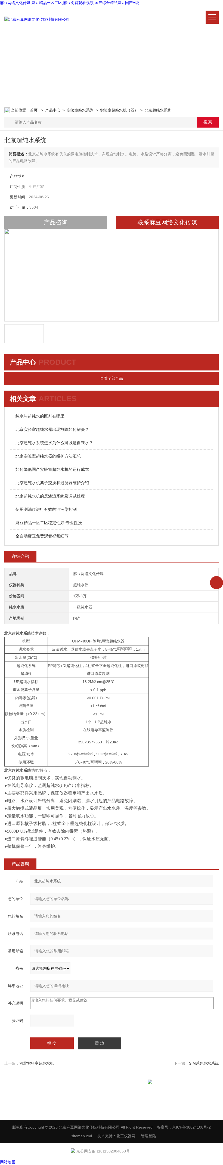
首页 (34, 110)
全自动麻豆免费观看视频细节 (42, 536)
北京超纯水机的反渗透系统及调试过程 (50, 496)
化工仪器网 (125, 1136)
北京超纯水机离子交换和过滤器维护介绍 (52, 482)
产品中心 (52, 110)
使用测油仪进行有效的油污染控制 (46, 509)
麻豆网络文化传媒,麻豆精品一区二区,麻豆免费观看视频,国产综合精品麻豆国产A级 (69, 3)
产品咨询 (56, 222)
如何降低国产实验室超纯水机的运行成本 (52, 469)
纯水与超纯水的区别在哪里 (40, 416)
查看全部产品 (111, 378)
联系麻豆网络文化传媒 (167, 222)
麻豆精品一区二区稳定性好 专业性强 (49, 522)
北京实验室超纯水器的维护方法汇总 (48, 456)
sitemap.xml (81, 1136)
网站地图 (7, 1162)
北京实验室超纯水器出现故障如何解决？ (52, 429)
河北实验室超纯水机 (37, 1063)
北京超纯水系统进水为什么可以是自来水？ (54, 442)
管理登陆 (148, 1136)
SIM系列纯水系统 (204, 1063)
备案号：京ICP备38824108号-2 (184, 1127)
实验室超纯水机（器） (119, 110)
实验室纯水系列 (80, 110)
